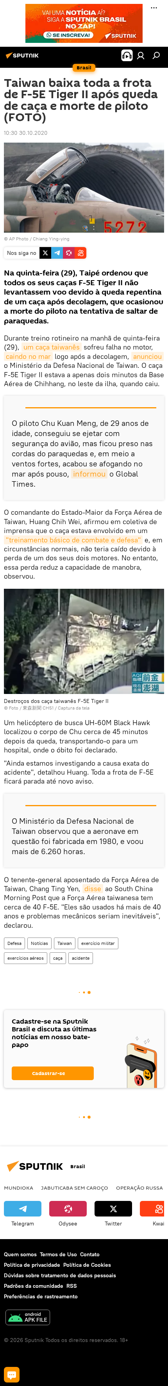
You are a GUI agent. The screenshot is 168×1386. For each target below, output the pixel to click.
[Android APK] (27, 1318)
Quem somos (20, 1254)
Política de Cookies (87, 1264)
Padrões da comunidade (33, 1285)
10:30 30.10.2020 (26, 132)
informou (89, 473)
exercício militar (98, 943)
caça (58, 958)
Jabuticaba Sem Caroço (74, 1187)
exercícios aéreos (25, 958)
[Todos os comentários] (12, 1374)
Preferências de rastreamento (41, 1296)
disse (92, 888)
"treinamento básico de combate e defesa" (73, 539)
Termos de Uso (58, 1254)
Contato (90, 1254)
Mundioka (18, 1187)
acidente (80, 958)
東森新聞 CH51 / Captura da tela (56, 708)
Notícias (39, 943)
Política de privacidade (32, 1264)
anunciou (147, 356)
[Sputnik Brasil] (23, 58)
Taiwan (64, 943)
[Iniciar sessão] (140, 55)
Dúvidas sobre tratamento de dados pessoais (60, 1275)
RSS (71, 1285)
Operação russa (139, 1187)
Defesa (14, 943)
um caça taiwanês (51, 347)
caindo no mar (28, 356)
